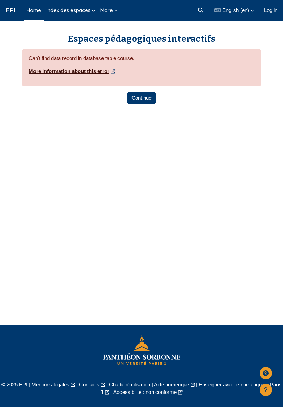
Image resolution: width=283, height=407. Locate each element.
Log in (270, 10)
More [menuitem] (106, 10)
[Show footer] (266, 390)
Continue (141, 98)
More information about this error (69, 71)
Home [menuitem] (34, 10)
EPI (11, 10)
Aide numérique (171, 384)
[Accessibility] (266, 373)
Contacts (89, 384)
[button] (200, 10)
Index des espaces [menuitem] (68, 10)
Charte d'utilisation (129, 384)
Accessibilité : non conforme (145, 392)
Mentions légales (50, 384)
